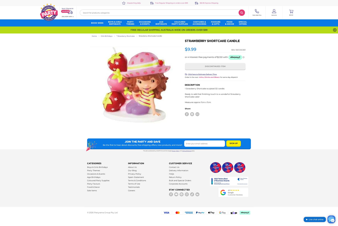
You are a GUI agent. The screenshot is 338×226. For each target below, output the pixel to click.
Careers (131, 190)
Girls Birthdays (106, 36)
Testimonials (134, 187)
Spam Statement (136, 177)
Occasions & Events (96, 174)
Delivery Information (178, 170)
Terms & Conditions (137, 180)
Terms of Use (134, 184)
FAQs (171, 174)
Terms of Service (186, 151)
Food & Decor (93, 187)
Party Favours (93, 184)
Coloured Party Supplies (98, 180)
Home (94, 36)
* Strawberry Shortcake (125, 36)
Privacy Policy (175, 151)
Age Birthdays (93, 177)
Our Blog (132, 170)
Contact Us (174, 167)
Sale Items (92, 190)
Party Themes (93, 170)
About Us (132, 167)
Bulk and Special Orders (180, 180)
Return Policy (175, 177)
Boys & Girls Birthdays (97, 167)
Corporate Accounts (178, 184)
